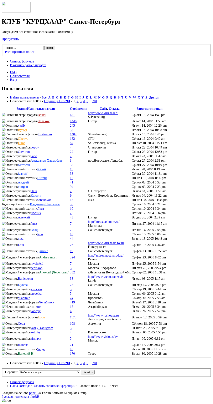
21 (71, 345)
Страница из (57, 101)
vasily (22, 125)
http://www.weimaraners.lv (106, 276)
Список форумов (22, 61)
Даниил (42, 251)
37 (71, 130)
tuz (39, 306)
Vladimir (24, 298)
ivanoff (22, 173)
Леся (40, 208)
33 (71, 173)
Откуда (114, 108)
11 (71, 169)
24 (71, 298)
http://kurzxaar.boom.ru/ (103, 221)
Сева (21, 323)
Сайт (103, 108)
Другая (154, 97)
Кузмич (36, 195)
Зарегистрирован (149, 108)
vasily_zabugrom (42, 328)
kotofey (36, 332)
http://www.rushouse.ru (103, 315)
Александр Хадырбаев (47, 160)
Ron (40, 234)
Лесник (36, 213)
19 (71, 251)
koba (41, 317)
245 (72, 125)
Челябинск (46, 302)
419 (72, 302)
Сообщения (78, 108)
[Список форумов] (16, 11)
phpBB (34, 393)
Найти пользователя (24, 97)
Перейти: (11, 372)
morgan (23, 186)
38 (71, 165)
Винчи (42, 178)
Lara (21, 245)
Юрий (41, 169)
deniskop (36, 268)
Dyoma (23, 285)
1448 (73, 121)
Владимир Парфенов (45, 204)
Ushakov (44, 121)
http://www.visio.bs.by (103, 336)
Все (44, 97)
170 (72, 353)
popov (35, 147)
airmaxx (36, 338)
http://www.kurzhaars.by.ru (106, 243)
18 (71, 234)
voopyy (36, 311)
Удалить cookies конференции (54, 386)
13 (71, 178)
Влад (34, 230)
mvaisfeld (37, 263)
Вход (13, 79)
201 (94, 101)
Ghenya (23, 138)
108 (72, 323)
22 (71, 151)
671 (72, 115)
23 (71, 285)
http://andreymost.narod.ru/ (105, 255)
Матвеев (24, 165)
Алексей (24, 217)
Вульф (22, 130)
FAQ (13, 72)
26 (71, 245)
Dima (21, 143)
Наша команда (20, 386)
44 (71, 238)
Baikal (42, 115)
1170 (73, 317)
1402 (73, 134)
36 (71, 204)
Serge (41, 349)
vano (34, 156)
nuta (21, 238)
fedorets (23, 345)
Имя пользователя (41, 108)
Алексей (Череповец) (54, 272)
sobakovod (44, 200)
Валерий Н (25, 353)
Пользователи (20, 76)
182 (72, 138)
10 (71, 208)
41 (71, 182)
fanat (34, 223)
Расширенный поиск (20, 52)
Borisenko (45, 134)
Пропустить (10, 39)
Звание (22, 108)
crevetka (36, 293)
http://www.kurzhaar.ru (103, 113)
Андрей (23, 182)
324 (72, 257)
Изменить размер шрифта (28, 65)
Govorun (24, 151)
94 (71, 186)
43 (71, 217)
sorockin (36, 289)
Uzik (34, 191)
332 (72, 272)
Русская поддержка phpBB (20, 396)
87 (71, 143)
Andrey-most (47, 257)
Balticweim (25, 278)
